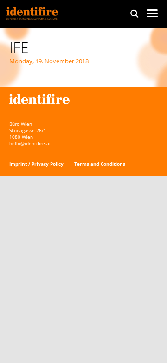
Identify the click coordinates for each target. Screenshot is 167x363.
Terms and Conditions (99, 164)
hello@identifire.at (30, 143)
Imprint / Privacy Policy (36, 164)
